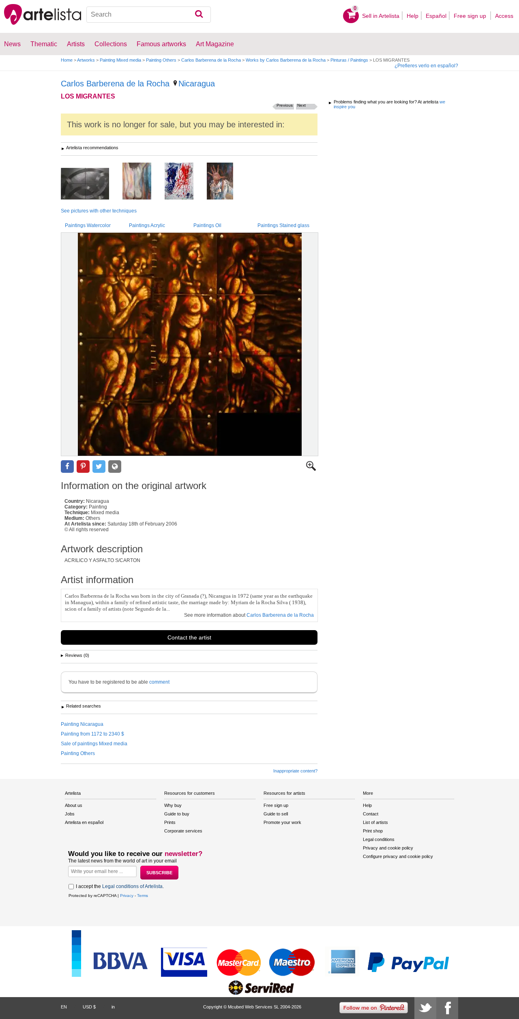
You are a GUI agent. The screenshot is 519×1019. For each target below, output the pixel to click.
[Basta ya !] (226, 182)
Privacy (126, 895)
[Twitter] (425, 1008)
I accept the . (120, 886)
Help (412, 16)
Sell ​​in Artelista (380, 16)
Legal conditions (379, 839)
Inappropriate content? (295, 770)
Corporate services (183, 830)
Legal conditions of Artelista (132, 886)
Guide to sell (276, 813)
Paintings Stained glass (283, 225)
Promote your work (282, 822)
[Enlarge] (311, 469)
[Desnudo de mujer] (142, 182)
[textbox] (148, 14)
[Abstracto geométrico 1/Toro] (91, 184)
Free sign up (471, 16)
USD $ (89, 1006)
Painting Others (161, 60)
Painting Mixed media (120, 60)
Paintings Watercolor (88, 225)
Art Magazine (215, 44)
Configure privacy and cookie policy (398, 856)
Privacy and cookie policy (388, 847)
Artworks (86, 60)
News (12, 44)
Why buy (173, 805)
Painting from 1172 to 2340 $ (92, 734)
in (113, 1006)
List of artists (375, 822)
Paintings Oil (207, 225)
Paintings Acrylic (147, 225)
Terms (142, 895)
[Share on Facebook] (67, 466)
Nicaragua (196, 83)
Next (301, 105)
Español (436, 16)
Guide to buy (176, 813)
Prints (170, 822)
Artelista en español (84, 822)
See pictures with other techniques (99, 211)
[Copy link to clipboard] (114, 466)
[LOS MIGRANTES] (189, 344)
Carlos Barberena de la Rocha (211, 60)
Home (67, 60)
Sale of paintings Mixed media (94, 744)
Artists (76, 44)
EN (64, 1006)
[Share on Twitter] (98, 466)
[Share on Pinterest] (83, 466)
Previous (285, 105)
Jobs (70, 813)
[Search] (199, 14)
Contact (370, 813)
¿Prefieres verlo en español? (426, 66)
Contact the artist (189, 637)
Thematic (43, 44)
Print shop (373, 830)
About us (73, 805)
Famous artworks (161, 44)
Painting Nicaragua (82, 724)
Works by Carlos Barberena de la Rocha (286, 60)
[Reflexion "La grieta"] (185, 182)
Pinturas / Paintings (349, 60)
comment (159, 682)
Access (504, 16)
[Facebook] (447, 1008)
